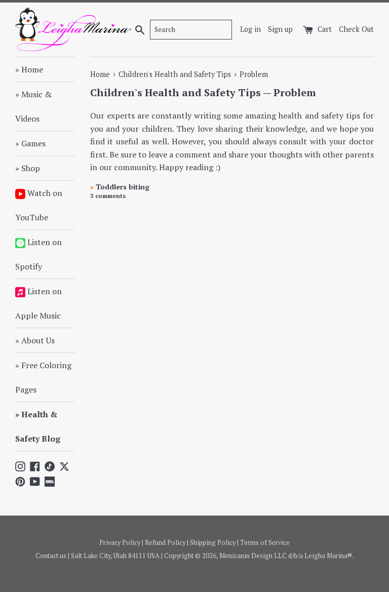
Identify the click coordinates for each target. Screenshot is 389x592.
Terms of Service (265, 542)
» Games (30, 143)
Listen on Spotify (38, 254)
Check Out (356, 29)
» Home (29, 69)
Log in (250, 29)
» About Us (35, 340)
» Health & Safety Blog (37, 426)
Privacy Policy (119, 542)
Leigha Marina (325, 555)
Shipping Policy (213, 542)
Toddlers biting (119, 186)
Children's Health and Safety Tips (175, 92)
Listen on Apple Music (38, 303)
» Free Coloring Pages (43, 377)
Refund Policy (165, 542)
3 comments (108, 196)
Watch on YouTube (38, 205)
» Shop (27, 168)
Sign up (280, 29)
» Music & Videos (33, 106)
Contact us (50, 555)
